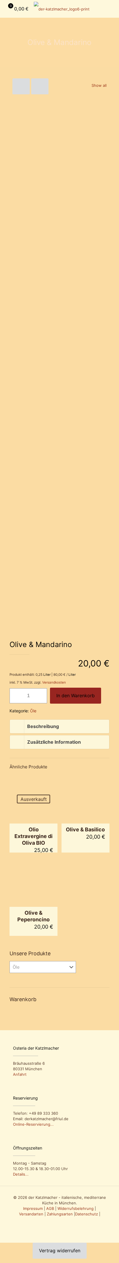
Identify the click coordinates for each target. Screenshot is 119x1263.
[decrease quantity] (16, 696)
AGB (50, 1208)
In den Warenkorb (75, 695)
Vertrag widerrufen (59, 1250)
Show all (99, 85)
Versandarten (31, 1214)
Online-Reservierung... (33, 1124)
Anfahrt (20, 1074)
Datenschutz (86, 1214)
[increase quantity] (41, 696)
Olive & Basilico (85, 829)
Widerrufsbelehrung (75, 1208)
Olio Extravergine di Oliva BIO (33, 836)
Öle (33, 710)
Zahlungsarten (60, 1214)
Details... (21, 1174)
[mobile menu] (111, 9)
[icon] (62, 1222)
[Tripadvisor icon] (56, 1222)
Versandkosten (54, 682)
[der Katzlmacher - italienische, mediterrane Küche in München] (61, 8)
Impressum (33, 1208)
